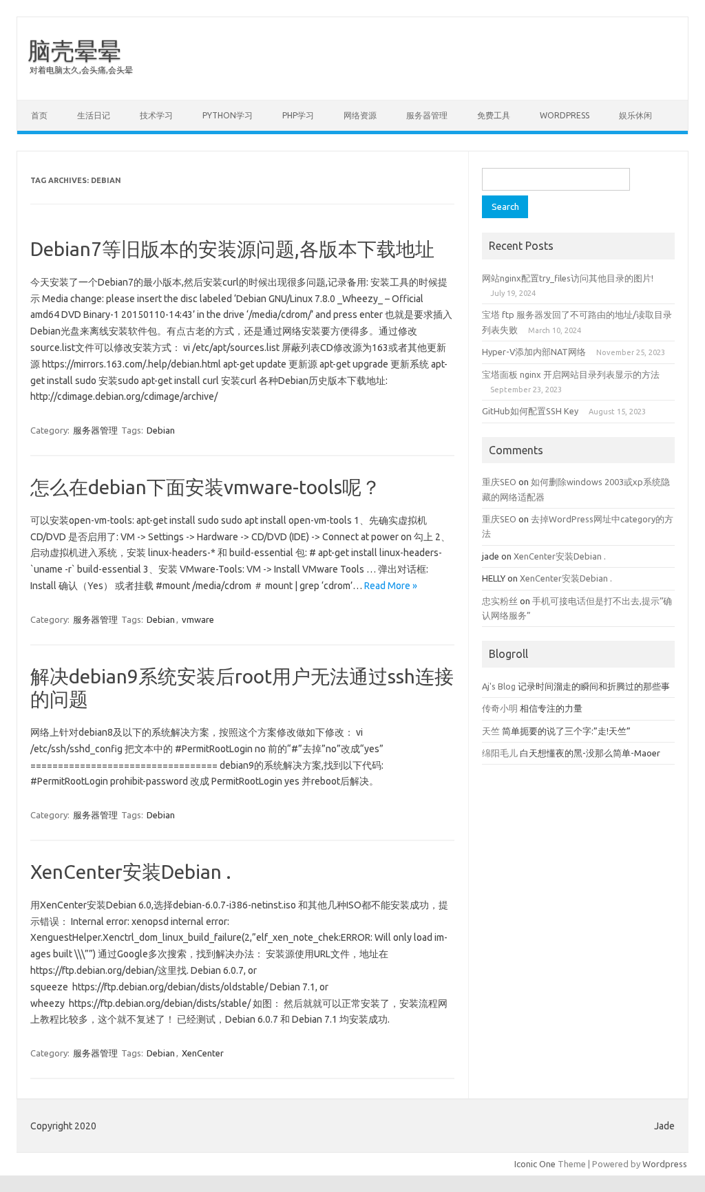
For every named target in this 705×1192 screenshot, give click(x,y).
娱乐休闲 (635, 115)
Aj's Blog (499, 686)
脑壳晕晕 (74, 50)
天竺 (491, 731)
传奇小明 (500, 708)
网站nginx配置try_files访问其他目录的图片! (567, 278)
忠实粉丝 (500, 601)
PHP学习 (298, 115)
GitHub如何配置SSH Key (530, 411)
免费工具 (493, 115)
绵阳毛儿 (500, 753)
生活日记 (93, 115)
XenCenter (203, 1053)
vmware (198, 619)
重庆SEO (499, 482)
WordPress (564, 115)
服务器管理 (427, 115)
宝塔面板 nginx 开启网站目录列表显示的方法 (571, 374)
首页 (39, 115)
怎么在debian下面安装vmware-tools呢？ (205, 487)
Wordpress (664, 1164)
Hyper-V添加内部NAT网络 (534, 351)
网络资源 (360, 115)
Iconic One (535, 1164)
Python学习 (227, 115)
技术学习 (156, 115)
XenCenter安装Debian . (130, 871)
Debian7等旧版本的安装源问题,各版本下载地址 (232, 248)
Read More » (390, 585)
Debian (161, 430)
